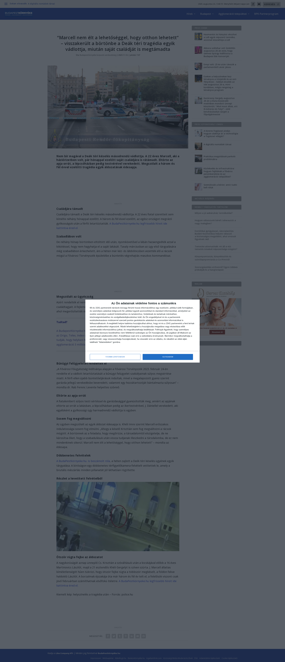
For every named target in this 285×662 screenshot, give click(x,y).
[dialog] (142, 331)
